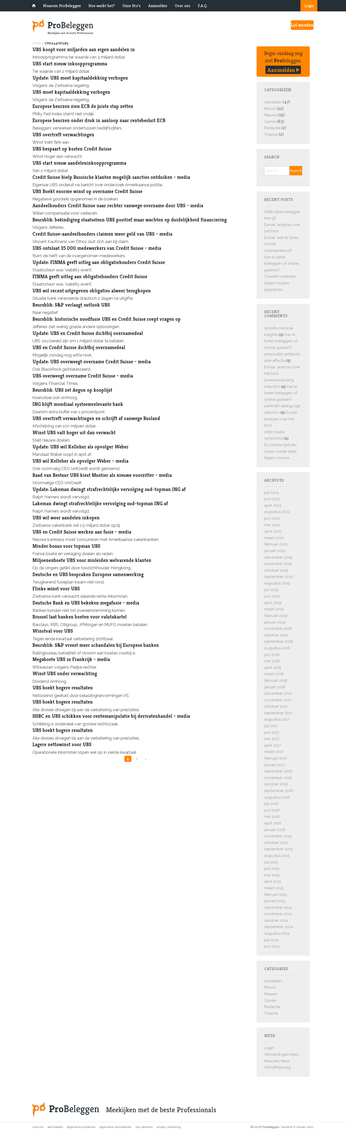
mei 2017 (271, 739)
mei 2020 (272, 525)
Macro (270, 108)
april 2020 (273, 531)
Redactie (272, 128)
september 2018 (278, 641)
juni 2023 (272, 499)
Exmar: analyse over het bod (281, 419)
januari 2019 (274, 622)
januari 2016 (274, 829)
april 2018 (272, 667)
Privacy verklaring (169, 1127)
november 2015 (278, 836)
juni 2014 (271, 946)
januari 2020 (275, 551)
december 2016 (278, 771)
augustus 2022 (277, 512)
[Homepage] (124, 27)
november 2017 (278, 700)
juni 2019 (272, 596)
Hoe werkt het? (101, 5)
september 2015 (278, 849)
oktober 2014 (276, 920)
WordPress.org (277, 1067)
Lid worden (302, 25)
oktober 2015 (275, 842)
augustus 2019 (277, 583)
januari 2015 (274, 901)
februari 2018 (275, 680)
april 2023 (272, 505)
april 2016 (272, 823)
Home (36, 43)
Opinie (270, 121)
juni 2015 (271, 868)
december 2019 (278, 557)
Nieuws (270, 115)
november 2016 (278, 778)
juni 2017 (271, 732)
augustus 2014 (277, 933)
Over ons (182, 5)
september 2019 (278, 576)
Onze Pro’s (131, 5)
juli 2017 (271, 726)
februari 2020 (276, 544)
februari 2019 (275, 615)
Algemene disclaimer (81, 1127)
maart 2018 (274, 674)
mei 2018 (272, 661)
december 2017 (278, 693)
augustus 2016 (277, 797)
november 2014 (278, 914)
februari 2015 (275, 894)
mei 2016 (272, 816)
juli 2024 (271, 492)
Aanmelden (157, 5)
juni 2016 (272, 810)
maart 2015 (273, 888)
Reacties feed (276, 1061)
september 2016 (278, 790)
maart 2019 (274, 609)
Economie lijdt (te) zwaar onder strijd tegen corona (280, 451)
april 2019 (272, 602)
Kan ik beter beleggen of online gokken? (281, 263)
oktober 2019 (276, 570)
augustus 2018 (277, 648)
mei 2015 (271, 875)
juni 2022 (272, 518)
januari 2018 (274, 687)
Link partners (144, 1127)
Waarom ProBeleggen (62, 5)
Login (309, 5)
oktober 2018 (276, 635)
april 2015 (272, 881)
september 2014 (278, 927)
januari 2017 (274, 765)
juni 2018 (271, 654)
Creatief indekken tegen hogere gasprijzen (280, 283)
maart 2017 (273, 751)
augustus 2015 (277, 855)
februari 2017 (275, 758)
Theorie (271, 134)
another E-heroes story (298, 1127)
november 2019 (278, 563)
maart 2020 (274, 538)
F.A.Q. (202, 5)
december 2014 (278, 907)
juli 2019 (271, 590)
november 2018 (278, 628)
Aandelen (273, 102)
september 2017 (278, 713)
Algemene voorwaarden (116, 1127)
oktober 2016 (276, 784)
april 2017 (272, 745)
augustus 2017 (277, 719)
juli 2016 (271, 803)
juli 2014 (271, 940)
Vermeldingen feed (281, 1054)
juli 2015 (271, 862)
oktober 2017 (275, 706)
